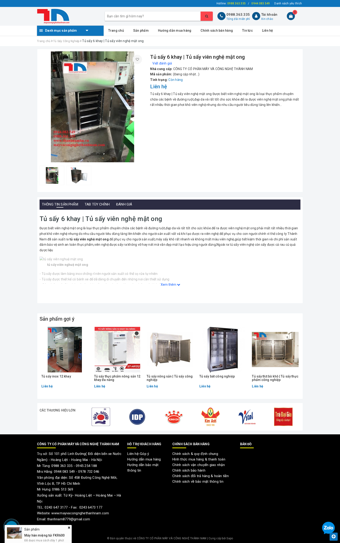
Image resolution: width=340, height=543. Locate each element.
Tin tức (247, 30)
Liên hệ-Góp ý (138, 454)
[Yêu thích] (137, 59)
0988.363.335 (238, 14)
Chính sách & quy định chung (195, 454)
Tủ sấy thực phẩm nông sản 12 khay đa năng (117, 378)
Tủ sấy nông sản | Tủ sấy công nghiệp (170, 378)
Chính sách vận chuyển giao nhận (198, 465)
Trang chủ (116, 30)
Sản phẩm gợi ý (57, 319)
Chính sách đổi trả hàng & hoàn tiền (200, 476)
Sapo (229, 538)
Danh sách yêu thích (288, 3)
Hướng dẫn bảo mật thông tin (142, 467)
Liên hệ (267, 30)
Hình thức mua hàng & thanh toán (198, 459)
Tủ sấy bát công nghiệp (217, 376)
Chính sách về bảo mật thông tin (197, 481)
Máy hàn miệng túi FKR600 (44, 528)
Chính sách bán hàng (217, 30)
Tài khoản (269, 14)
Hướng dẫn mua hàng (175, 30)
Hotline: (231, 3)
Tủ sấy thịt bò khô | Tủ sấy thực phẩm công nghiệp (275, 378)
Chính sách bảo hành (188, 470)
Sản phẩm (141, 30)
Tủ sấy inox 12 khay (56, 376)
